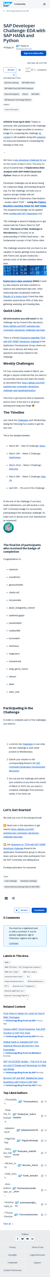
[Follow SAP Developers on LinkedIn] (32, 1239)
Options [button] (22, 58)
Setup (42, 446)
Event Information (11, 110)
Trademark (12, 1263)
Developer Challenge (29, 881)
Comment (13, 943)
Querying (13, 469)
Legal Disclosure (37, 1255)
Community (19, 4)
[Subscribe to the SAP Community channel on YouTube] (27, 1239)
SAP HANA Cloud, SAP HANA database (19, 88)
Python (25, 94)
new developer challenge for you (30, 160)
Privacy (12, 1247)
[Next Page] (27, 999)
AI (28, 977)
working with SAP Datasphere (23, 213)
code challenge (11, 881)
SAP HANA (35, 94)
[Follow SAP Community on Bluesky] (22, 1239)
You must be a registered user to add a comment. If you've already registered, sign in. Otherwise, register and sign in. (23, 933)
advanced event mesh (13, 977)
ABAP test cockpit (11, 972)
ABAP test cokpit (29, 972)
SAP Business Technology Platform (18, 100)
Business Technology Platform (16, 996)
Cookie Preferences (12, 1270)
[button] (14, 74)
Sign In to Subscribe (33, 53)
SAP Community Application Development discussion (27, 767)
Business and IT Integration (23, 986)
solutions (41, 137)
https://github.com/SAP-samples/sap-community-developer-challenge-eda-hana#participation (24, 387)
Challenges (23, 420)
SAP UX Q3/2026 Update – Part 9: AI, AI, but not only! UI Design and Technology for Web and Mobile (24, 1065)
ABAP (6, 962)
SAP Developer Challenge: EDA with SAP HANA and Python (24, 33)
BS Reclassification (35, 981)
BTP (6, 986)
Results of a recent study (15, 296)
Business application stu (14, 991)
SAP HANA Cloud (28, 83)
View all (7, 1224)
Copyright (12, 1255)
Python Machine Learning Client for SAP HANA (22, 887)
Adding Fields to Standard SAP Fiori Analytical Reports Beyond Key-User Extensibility (21, 1046)
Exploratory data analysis (17, 281)
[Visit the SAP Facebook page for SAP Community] (17, 1239)
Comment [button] (39, 910)
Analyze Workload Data (13, 981)
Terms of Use (37, 1247)
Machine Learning (11, 83)
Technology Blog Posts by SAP (17, 11)
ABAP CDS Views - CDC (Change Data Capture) (22, 967)
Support (37, 1263)
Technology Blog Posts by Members (23, 1053)
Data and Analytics (12, 94)
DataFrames (14, 457)
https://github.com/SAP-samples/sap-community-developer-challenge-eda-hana (21, 833)
